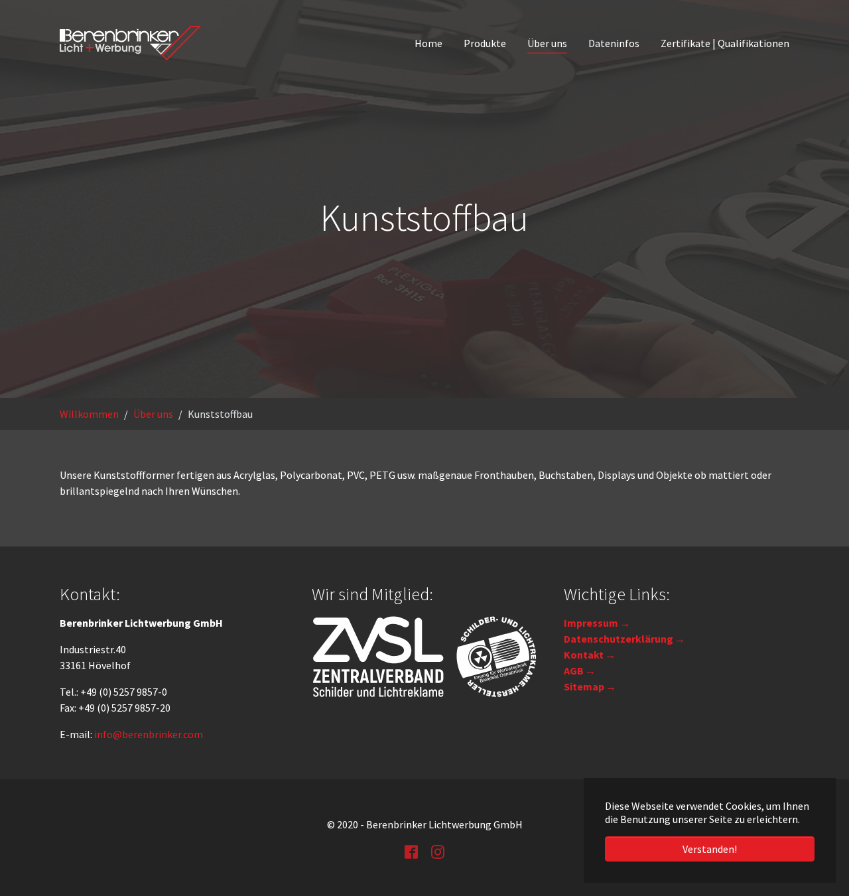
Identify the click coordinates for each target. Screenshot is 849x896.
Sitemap (584, 686)
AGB (574, 670)
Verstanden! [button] (710, 849)
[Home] (130, 43)
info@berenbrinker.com (148, 734)
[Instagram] (438, 851)
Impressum (591, 622)
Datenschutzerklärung (618, 638)
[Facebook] (411, 851)
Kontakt (584, 654)
